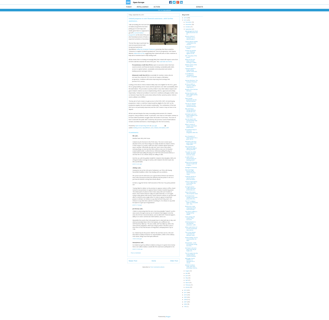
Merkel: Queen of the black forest (191, 65)
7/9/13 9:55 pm (137, 239)
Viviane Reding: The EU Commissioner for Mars (191, 239)
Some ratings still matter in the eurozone (190, 218)
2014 (185, 18)
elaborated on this (139, 53)
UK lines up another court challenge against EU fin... (190, 52)
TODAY (129, 7)
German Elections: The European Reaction (191, 81)
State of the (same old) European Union (191, 192)
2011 (185, 292)
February (188, 285)
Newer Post (133, 261)
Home (154, 261)
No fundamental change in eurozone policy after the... (191, 197)
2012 (185, 290)
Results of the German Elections (191, 90)
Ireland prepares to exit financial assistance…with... (190, 223)
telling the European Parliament (146, 49)
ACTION (157, 7)
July (186, 273)
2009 (185, 297)
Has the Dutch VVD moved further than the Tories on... (191, 120)
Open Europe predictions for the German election (191, 100)
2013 (185, 20)
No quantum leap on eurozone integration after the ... (191, 132)
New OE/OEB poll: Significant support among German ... (191, 148)
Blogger (168, 316)
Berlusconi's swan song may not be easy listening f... (190, 208)
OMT (167, 128)
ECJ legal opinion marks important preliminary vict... (190, 188)
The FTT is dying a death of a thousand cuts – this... (191, 202)
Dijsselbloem (146, 128)
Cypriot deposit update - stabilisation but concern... (191, 43)
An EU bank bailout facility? (190, 47)
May (186, 278)
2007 (185, 302)
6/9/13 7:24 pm (137, 205)
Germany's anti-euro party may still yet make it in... (190, 249)
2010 (185, 295)
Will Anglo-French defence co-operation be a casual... (190, 261)
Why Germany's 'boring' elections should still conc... (190, 110)
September (188, 29)
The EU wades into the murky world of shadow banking (191, 254)
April (186, 280)
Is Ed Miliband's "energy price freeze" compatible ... (191, 76)
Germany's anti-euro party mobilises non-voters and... (191, 115)
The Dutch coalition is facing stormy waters (191, 213)
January (187, 287)
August (187, 271)
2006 (185, 304)
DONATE (199, 7)
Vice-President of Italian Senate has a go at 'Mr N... (191, 137)
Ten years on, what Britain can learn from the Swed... (190, 153)
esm (152, 128)
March (187, 282)
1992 (185, 306)
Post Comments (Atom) (157, 267)
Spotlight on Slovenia (191, 167)
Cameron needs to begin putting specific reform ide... (191, 70)
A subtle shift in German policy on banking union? (190, 158)
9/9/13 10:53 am (137, 249)
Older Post (174, 261)
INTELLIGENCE (142, 7)
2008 (185, 299)
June (186, 275)
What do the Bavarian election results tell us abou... (191, 163)
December (188, 22)
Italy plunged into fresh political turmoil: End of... (191, 32)
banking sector (137, 128)
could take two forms (165, 61)
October (187, 27)
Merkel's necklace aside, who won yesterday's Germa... (191, 266)
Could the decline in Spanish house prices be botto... (190, 178)
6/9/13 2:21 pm (137, 164)
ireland (156, 128)
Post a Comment (136, 253)
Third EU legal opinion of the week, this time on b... (191, 183)
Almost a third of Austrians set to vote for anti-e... (190, 38)
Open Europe (138, 2)
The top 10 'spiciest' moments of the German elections (190, 105)
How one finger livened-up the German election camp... (190, 172)
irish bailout (162, 128)
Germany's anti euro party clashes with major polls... (190, 143)
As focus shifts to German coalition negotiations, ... (190, 85)
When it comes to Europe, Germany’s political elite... (191, 126)
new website (167, 10)
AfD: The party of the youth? (191, 56)
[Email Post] (165, 125)
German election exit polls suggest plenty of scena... (191, 94)
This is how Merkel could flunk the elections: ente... (190, 234)
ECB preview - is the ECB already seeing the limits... (191, 244)
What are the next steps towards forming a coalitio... (191, 61)
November (188, 24)
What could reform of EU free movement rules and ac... (191, 228)
